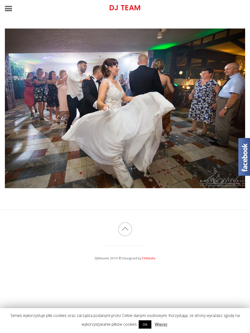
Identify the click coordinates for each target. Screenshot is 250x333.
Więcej (161, 324)
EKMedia (148, 258)
